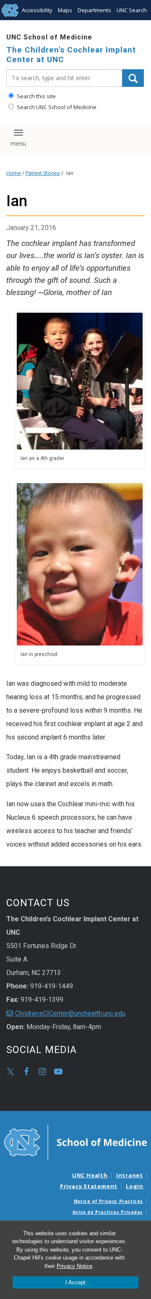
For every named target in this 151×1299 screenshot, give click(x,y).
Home (13, 173)
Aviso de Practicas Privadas (108, 1212)
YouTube (58, 1071)
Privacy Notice (74, 1266)
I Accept (75, 1282)
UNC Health (90, 1175)
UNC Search (132, 10)
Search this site (36, 96)
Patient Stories (43, 173)
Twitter (10, 1071)
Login (134, 1186)
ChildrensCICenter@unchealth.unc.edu (70, 1013)
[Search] (133, 78)
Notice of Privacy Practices (108, 1201)
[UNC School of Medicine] (75, 1142)
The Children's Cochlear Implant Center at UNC (71, 54)
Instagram (42, 1071)
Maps (65, 10)
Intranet (129, 1175)
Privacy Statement (88, 1186)
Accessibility (37, 10)
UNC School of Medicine (49, 37)
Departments (94, 10)
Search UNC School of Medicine (56, 107)
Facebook (26, 1071)
